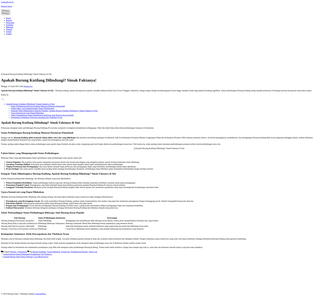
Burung (9, 20)
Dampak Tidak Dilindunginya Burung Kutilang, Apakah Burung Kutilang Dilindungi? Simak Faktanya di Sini (54, 111)
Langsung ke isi (7, 2)
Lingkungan (22, 252)
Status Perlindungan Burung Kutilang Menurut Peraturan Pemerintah (38, 106)
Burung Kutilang (39, 252)
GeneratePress (40, 294)
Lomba (9, 34)
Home (8, 18)
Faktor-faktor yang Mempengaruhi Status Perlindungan (32, 108)
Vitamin (9, 29)
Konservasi (65, 252)
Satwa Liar (93, 252)
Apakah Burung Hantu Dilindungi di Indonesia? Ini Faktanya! (27, 254)
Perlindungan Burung (79, 252)
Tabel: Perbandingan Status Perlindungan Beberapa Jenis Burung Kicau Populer (42, 115)
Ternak (8, 31)
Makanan (9, 27)
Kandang (9, 25)
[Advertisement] (159, 54)
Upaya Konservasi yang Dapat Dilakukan (27, 113)
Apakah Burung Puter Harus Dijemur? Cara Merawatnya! (25, 257)
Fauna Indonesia (53, 252)
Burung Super (6, 6)
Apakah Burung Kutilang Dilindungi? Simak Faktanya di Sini (30, 104)
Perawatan (10, 23)
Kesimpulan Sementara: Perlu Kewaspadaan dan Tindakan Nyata (36, 117)
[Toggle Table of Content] (3, 100)
